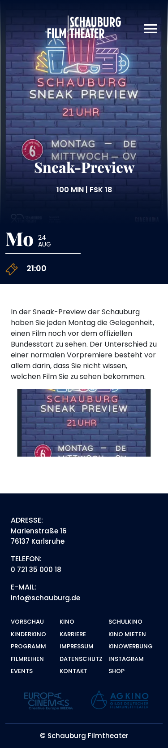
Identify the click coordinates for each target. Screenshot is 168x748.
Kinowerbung (130, 646)
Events (22, 671)
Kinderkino (28, 634)
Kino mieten (127, 634)
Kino (67, 621)
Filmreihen (27, 659)
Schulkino (125, 621)
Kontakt (73, 671)
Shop (116, 671)
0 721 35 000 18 (36, 569)
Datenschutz (81, 659)
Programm (28, 646)
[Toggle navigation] (150, 29)
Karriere (73, 634)
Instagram (126, 659)
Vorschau (27, 621)
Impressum (77, 646)
